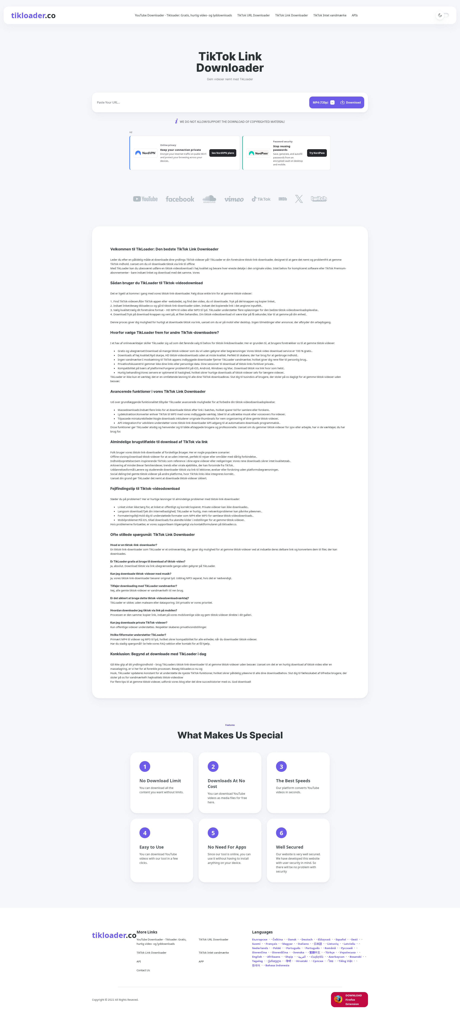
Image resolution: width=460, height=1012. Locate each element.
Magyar (287, 943)
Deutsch (307, 939)
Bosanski (356, 956)
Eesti (354, 939)
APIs (355, 15)
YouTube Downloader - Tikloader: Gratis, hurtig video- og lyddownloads (183, 15)
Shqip (289, 956)
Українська (348, 952)
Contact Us (143, 970)
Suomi (256, 943)
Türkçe (330, 952)
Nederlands (260, 948)
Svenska (299, 952)
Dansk (292, 939)
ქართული (275, 961)
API (139, 961)
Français (272, 943)
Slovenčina (260, 952)
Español (341, 939)
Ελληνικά (324, 939)
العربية (302, 956)
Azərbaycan (337, 956)
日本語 (318, 943)
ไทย (331, 961)
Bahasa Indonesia (277, 965)
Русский (347, 948)
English (257, 956)
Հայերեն (317, 956)
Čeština (278, 939)
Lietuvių (333, 943)
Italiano (303, 943)
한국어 (256, 965)
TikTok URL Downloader (253, 15)
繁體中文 (315, 952)
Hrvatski (302, 961)
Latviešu (350, 943)
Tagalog (258, 961)
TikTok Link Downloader (291, 15)
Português (293, 948)
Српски (318, 961)
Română (331, 948)
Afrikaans (274, 956)
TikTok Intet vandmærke (329, 15)
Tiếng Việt (346, 961)
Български (260, 939)
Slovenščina (280, 952)
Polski (277, 948)
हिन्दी (289, 961)
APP (201, 961)
